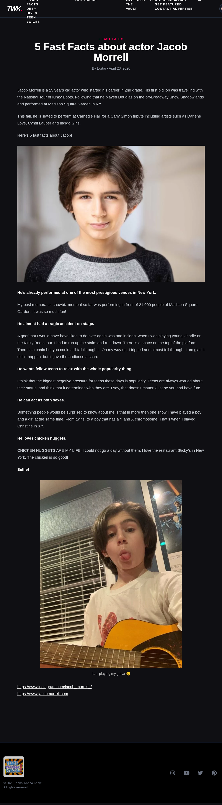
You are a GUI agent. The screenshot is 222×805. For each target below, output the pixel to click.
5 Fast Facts (111, 39)
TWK (14, 8)
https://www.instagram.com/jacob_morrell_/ (54, 687)
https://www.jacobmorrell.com (42, 694)
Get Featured (168, 4)
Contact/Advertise (174, 8)
